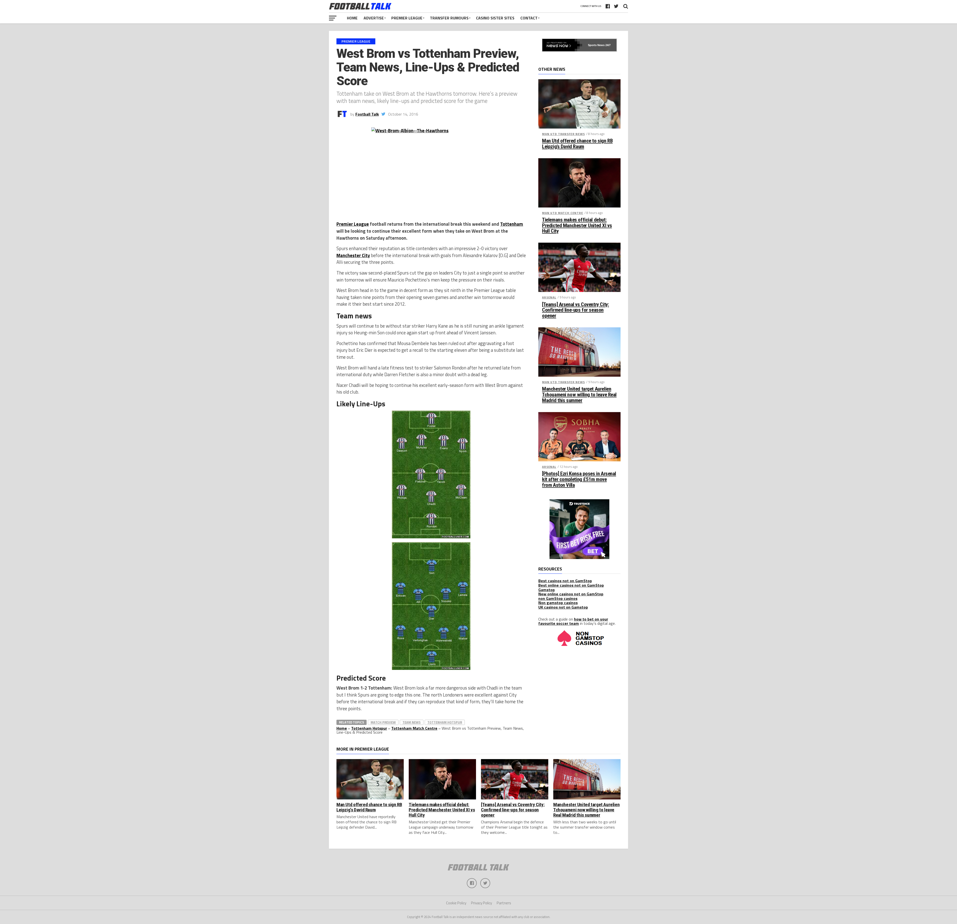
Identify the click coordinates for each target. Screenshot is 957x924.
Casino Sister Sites (495, 18)
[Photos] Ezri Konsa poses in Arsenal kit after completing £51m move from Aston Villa (579, 479)
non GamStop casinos (557, 598)
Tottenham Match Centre (414, 728)
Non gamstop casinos (558, 603)
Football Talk (367, 114)
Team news (411, 722)
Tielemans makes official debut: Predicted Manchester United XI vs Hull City (577, 225)
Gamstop (546, 590)
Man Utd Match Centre (562, 213)
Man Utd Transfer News (563, 134)
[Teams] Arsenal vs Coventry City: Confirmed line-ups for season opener (575, 310)
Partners (504, 903)
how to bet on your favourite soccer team (573, 621)
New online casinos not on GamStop (570, 594)
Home (352, 18)
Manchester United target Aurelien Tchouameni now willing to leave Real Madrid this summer (579, 394)
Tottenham (511, 223)
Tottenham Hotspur (444, 722)
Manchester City (353, 255)
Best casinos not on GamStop (565, 581)
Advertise (374, 18)
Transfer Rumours (449, 18)
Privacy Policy (481, 903)
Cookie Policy (456, 903)
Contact (529, 18)
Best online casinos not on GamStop (571, 585)
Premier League (406, 18)
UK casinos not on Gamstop (563, 607)
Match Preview (383, 722)
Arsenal (549, 297)
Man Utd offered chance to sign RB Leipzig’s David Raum (577, 143)
